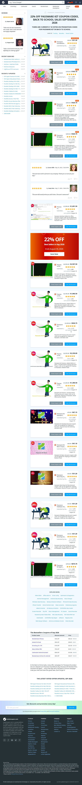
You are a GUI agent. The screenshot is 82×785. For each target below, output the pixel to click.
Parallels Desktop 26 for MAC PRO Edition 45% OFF (42, 686)
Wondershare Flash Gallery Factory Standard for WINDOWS (14, 59)
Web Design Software (41, 621)
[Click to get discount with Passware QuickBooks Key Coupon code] (41, 52)
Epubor (43, 750)
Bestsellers (61, 33)
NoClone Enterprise (14, 66)
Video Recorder (69, 621)
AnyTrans (30, 735)
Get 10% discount (71, 314)
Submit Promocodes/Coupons (73, 729)
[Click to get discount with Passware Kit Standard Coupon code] (41, 424)
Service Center (58, 727)
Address (56, 729)
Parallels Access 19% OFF (37, 693)
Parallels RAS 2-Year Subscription (14, 106)
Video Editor (38, 595)
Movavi (43, 723)
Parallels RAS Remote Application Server (14, 103)
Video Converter (59, 605)
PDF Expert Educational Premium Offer (14, 79)
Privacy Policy (43, 711)
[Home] (46, 12)
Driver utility (55, 595)
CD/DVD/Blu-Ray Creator (66, 608)
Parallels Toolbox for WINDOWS (14, 93)
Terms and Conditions (54, 711)
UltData (30, 731)
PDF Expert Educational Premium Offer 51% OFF (67, 684)
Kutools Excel (68, 7)
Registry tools (69, 618)
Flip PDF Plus (31, 748)
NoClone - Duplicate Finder (14, 64)
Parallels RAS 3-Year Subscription (14, 108)
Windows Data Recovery (38, 602)
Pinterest (19, 740)
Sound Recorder (72, 611)
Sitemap (69, 725)
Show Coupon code (56, 62)
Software (61, 618)
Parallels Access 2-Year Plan (14, 98)
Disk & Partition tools (48, 605)
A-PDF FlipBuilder (45, 754)
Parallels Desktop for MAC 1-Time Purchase (14, 89)
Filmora (30, 721)
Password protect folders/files (43, 614)
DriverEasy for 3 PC (37, 645)
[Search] (63, 2)
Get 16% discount (71, 464)
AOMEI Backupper (33, 742)
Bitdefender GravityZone (56, 7)
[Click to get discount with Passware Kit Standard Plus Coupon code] (41, 83)
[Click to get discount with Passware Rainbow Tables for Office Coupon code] (41, 216)
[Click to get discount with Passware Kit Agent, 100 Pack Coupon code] (41, 274)
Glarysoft (43, 737)
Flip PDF (45, 611)
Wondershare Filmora (38, 639)
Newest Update (69, 33)
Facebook (8, 740)
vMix (4, 6)
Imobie (43, 744)
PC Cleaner (64, 611)
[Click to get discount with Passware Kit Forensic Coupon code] (41, 333)
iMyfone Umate (32, 744)
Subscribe (71, 707)
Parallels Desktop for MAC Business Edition (14, 84)
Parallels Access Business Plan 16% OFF (41, 696)
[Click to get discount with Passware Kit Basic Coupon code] (41, 454)
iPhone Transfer (37, 605)
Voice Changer (68, 598)
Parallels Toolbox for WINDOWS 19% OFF (65, 691)
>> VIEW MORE (59, 696)
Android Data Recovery (57, 598)
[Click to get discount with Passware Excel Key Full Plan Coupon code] (41, 544)
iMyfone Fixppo (32, 752)
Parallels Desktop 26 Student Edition (14, 111)
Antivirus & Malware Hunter (56, 621)
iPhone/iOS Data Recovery (70, 602)
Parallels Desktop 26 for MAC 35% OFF (40, 688)
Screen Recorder (36, 611)
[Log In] (80, 2)
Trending (55, 33)
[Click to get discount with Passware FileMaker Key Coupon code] (41, 514)
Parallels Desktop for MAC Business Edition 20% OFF (67, 686)
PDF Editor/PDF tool (69, 614)
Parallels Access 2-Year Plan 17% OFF (64, 693)
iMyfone (43, 735)
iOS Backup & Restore (52, 608)
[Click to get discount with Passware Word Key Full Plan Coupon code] (41, 484)
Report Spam (70, 723)
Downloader (40, 618)
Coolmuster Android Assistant (40, 652)
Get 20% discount (71, 62)
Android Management (43, 598)
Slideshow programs (71, 605)
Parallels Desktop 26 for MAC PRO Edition (14, 81)
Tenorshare (44, 725)
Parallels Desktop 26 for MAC (14, 86)
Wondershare (44, 6)
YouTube (12, 740)
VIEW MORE (7, 113)
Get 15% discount (71, 93)
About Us (56, 721)
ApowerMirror (32, 754)
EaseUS (34, 6)
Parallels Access (14, 96)
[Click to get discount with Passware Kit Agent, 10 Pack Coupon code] (41, 145)
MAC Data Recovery (57, 614)
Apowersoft (44, 752)
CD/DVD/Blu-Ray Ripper (51, 618)
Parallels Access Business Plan (14, 101)
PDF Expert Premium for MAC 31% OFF (40, 684)
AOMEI (43, 731)
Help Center (70, 721)
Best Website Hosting (60, 725)
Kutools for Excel (36, 642)
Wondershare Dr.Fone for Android (41, 656)
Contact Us (57, 731)
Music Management (54, 611)
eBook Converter (40, 608)
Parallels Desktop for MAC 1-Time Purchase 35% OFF (67, 688)
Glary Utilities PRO (37, 649)
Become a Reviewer (72, 731)
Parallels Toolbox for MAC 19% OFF (39, 691)
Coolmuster (24, 6)
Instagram (4, 740)
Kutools (43, 721)
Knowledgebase (71, 727)
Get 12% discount (71, 373)
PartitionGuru (31, 737)
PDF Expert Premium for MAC (14, 76)
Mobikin (43, 748)
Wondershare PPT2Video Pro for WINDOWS (14, 61)
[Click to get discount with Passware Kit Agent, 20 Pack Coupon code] (41, 574)
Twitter (15, 740)
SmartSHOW (31, 739)
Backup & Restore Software (54, 602)
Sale (77, 6)
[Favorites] (76, 2)
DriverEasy (13, 6)
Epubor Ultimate (32, 750)
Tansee (43, 746)
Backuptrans (44, 742)
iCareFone (30, 729)
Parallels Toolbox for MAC (14, 91)
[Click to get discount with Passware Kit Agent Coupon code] (41, 114)
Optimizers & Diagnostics (67, 595)
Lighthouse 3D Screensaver (14, 69)
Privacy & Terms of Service (17, 774)
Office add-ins (47, 595)
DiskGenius (31, 746)
